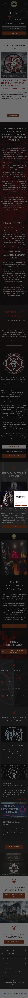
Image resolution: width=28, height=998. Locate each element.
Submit (21, 505)
